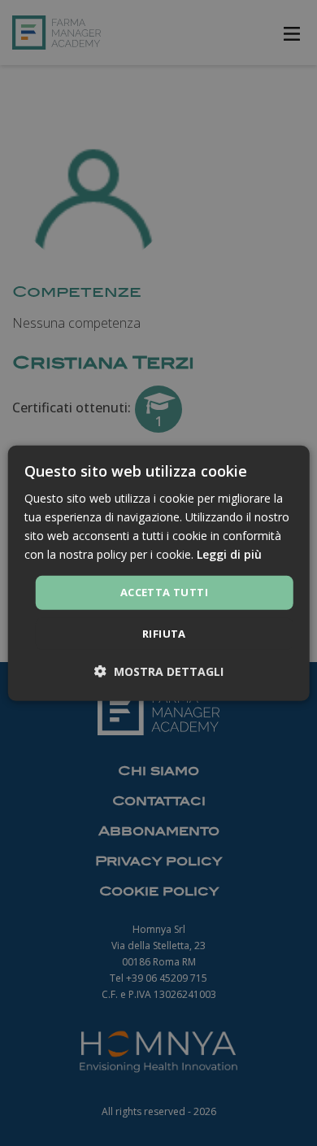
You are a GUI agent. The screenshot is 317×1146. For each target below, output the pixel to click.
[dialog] (159, 572)
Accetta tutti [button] (164, 592)
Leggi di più (229, 554)
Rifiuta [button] (164, 633)
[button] (159, 671)
